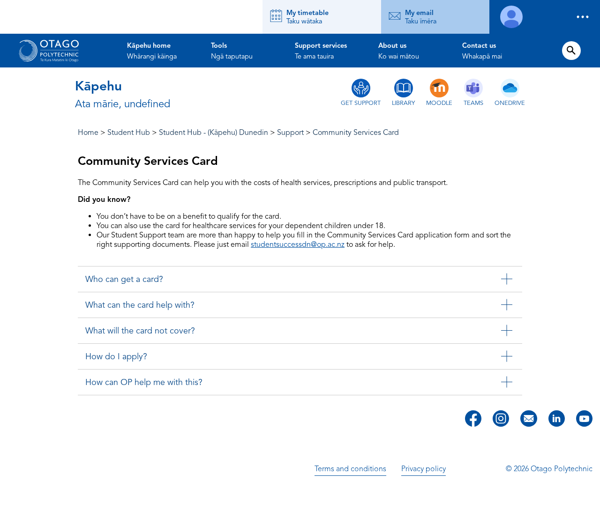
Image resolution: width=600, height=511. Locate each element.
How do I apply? (116, 356)
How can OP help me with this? (143, 382)
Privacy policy (423, 469)
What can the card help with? (140, 305)
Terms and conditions (350, 469)
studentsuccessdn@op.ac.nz (298, 244)
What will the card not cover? (140, 331)
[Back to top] (590, 497)
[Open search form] (571, 50)
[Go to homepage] (48, 50)
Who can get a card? (124, 279)
